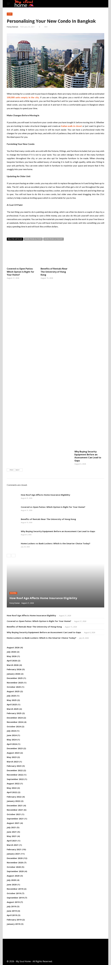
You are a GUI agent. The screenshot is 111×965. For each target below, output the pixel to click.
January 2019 (13, 924)
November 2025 (15, 682)
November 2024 (15, 722)
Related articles (15, 239)
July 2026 (11, 651)
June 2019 (12, 910)
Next (18, 470)
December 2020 (15, 858)
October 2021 (14, 814)
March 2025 (13, 709)
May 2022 (12, 788)
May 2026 (12, 656)
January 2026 (13, 673)
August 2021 (13, 823)
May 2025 (12, 700)
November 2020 (15, 862)
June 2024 (12, 735)
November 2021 (15, 809)
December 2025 (15, 678)
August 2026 (13, 647)
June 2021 (12, 831)
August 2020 (13, 875)
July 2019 (11, 906)
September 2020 (15, 871)
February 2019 (14, 919)
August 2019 (13, 902)
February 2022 (14, 796)
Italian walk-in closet (71, 126)
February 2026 (14, 669)
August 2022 (13, 783)
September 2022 (15, 779)
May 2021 (12, 836)
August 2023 (13, 752)
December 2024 (15, 717)
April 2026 (12, 660)
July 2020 (11, 880)
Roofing (13, 593)
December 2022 (15, 770)
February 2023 (14, 766)
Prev (11, 470)
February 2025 (14, 713)
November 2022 (15, 774)
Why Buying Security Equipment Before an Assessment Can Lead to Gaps (87, 456)
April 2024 (12, 744)
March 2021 (13, 845)
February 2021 (14, 849)
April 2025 (12, 704)
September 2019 (15, 897)
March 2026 (13, 665)
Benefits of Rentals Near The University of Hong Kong (54, 271)
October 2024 (14, 726)
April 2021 (12, 840)
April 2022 (12, 792)
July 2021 (11, 827)
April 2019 (12, 915)
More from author (33, 239)
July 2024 (11, 730)
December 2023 (15, 748)
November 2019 (15, 888)
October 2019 (14, 893)
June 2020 (12, 884)
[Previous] (9, 555)
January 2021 (13, 853)
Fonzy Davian (12, 27)
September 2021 (15, 818)
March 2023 (13, 761)
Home (9, 14)
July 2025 (11, 695)
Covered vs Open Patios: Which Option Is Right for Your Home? (20, 271)
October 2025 (14, 687)
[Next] (13, 555)
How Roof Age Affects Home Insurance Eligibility (45, 494)
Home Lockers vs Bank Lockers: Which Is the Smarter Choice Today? (55, 543)
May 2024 (12, 739)
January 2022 (13, 801)
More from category (53, 239)
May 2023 (12, 757)
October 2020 (14, 867)
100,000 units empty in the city (23, 97)
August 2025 (13, 691)
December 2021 (15, 805)
